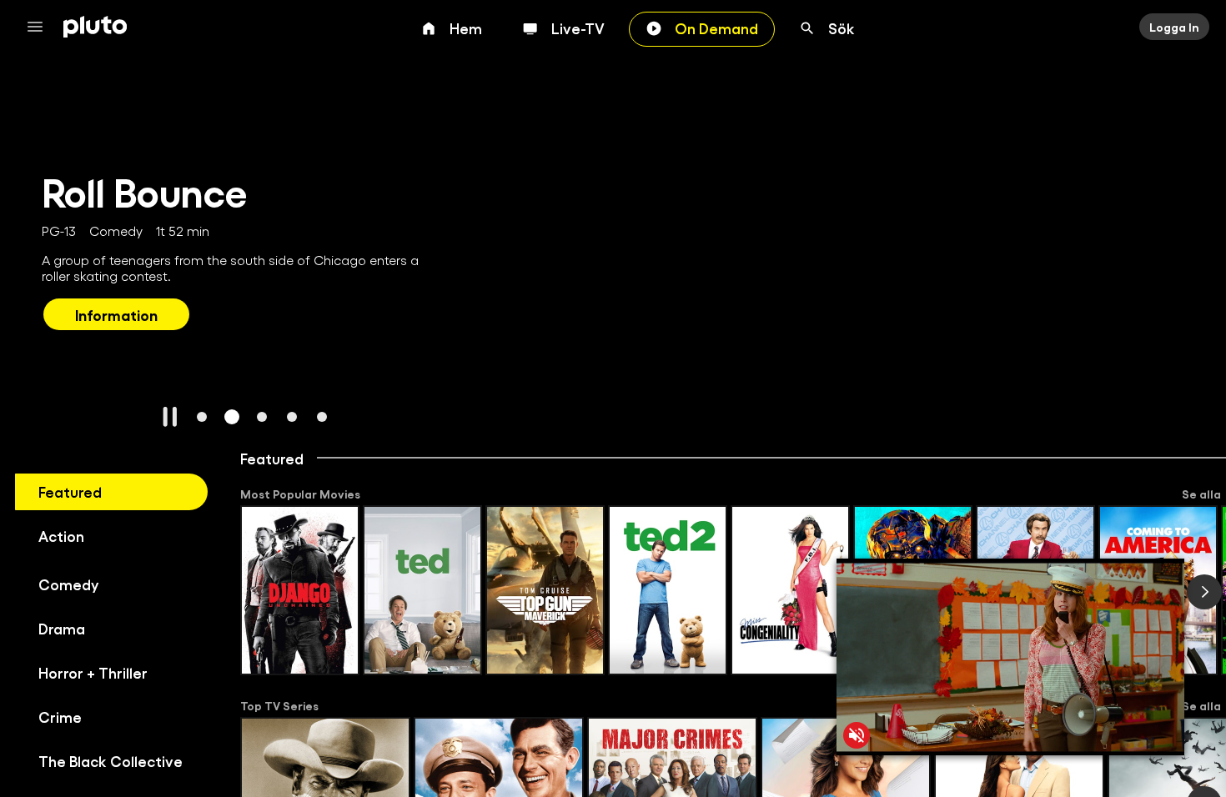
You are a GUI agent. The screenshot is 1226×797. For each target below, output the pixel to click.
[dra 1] (202, 417)
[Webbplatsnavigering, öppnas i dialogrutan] (40, 27)
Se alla (1201, 493)
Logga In (1174, 26)
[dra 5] (322, 417)
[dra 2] (232, 417)
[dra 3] (262, 417)
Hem (466, 27)
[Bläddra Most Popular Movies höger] (1204, 591)
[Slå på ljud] (856, 735)
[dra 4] (292, 417)
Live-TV (578, 27)
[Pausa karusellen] (170, 417)
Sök (841, 27)
